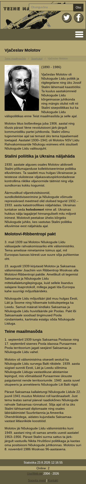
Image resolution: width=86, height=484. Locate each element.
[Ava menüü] (78, 34)
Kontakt (53, 480)
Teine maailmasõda (15, 58)
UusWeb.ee (34, 473)
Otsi (78, 7)
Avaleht (43, 15)
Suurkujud (36, 58)
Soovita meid (36, 480)
